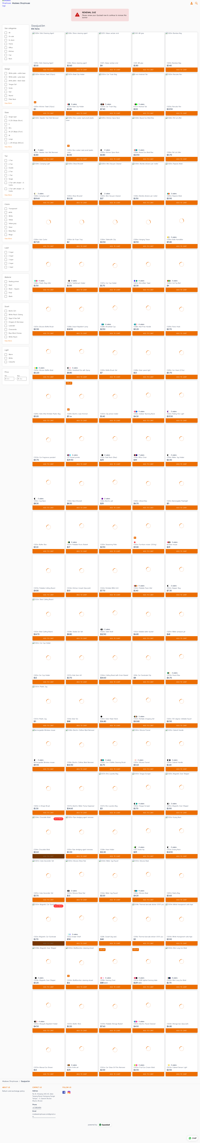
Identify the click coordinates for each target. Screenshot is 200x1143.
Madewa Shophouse (21, 3)
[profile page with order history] (191, 3)
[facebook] (64, 1092)
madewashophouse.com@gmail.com (43, 1115)
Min (6, 376)
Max (18, 376)
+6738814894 (36, 1108)
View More (8, 103)
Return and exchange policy (13, 1091)
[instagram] (69, 1092)
